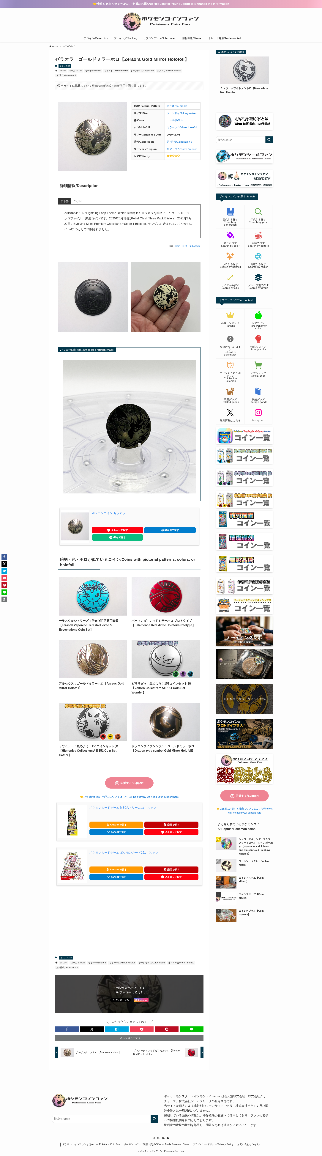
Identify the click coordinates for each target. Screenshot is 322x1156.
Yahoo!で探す (118, 832)
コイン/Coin (64, 66)
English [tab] (78, 201)
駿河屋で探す (171, 530)
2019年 (62, 71)
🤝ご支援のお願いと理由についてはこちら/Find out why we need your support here (129, 796)
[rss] (163, 1138)
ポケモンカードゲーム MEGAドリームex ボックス (123, 807)
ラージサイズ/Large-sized (142, 71)
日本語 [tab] (65, 201)
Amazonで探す (118, 824)
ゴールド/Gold (75, 71)
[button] (67, 1029)
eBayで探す (119, 537)
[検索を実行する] (269, 139)
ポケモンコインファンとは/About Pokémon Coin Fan (91, 1144)
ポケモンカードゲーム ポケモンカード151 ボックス (124, 852)
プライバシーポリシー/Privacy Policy (213, 1144)
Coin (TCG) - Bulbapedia (188, 246)
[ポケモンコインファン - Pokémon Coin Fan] (161, 21)
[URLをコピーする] (4, 599)
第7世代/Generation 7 (66, 75)
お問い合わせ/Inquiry (248, 1144)
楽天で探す (173, 824)
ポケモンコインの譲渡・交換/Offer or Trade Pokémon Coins (156, 1144)
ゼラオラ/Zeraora (93, 71)
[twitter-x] (154, 1138)
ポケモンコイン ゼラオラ (108, 513)
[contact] (167, 1138)
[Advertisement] (129, 917)
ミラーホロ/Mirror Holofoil (116, 71)
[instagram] (158, 1138)
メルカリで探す (119, 530)
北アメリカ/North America (169, 71)
